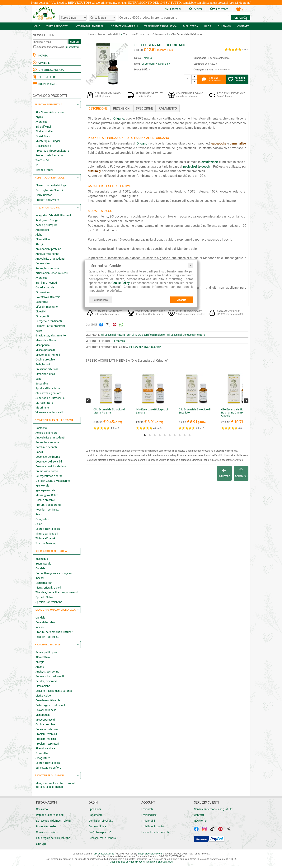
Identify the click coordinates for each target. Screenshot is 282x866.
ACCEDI (198, 9)
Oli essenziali (43, 145)
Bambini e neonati (46, 282)
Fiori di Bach (42, 136)
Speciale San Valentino (48, 602)
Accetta (181, 299)
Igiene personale (45, 490)
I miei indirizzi (149, 814)
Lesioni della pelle (45, 710)
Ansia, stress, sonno (47, 253)
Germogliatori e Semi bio (49, 190)
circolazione (209, 162)
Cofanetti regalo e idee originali (53, 573)
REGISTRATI (222, 9)
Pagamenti (95, 814)
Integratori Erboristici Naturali (53, 215)
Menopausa (42, 345)
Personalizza (100, 299)
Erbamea (147, 58)
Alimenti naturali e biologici (51, 185)
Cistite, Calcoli (43, 695)
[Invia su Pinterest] (114, 324)
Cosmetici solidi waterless (50, 466)
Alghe (38, 234)
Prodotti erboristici (108, 34)
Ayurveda (41, 121)
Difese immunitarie (46, 306)
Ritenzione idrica (45, 373)
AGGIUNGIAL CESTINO (215, 79)
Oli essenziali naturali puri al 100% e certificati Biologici (133, 334)
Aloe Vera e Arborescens (49, 112)
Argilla (39, 117)
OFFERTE (43, 62)
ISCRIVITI (74, 41)
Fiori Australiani (44, 131)
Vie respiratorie (44, 402)
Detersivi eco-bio (45, 622)
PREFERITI (175, 9)
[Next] (246, 400)
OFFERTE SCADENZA (50, 69)
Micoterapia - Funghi (47, 141)
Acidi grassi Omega (46, 220)
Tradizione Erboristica (136, 34)
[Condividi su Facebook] (101, 324)
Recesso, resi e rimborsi (102, 837)
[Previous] (88, 400)
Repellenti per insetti (47, 509)
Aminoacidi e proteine (48, 249)
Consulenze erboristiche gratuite (213, 809)
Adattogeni (42, 229)
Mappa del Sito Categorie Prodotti (127, 861)
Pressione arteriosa (47, 369)
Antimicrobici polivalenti (49, 676)
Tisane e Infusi (44, 169)
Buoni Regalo (43, 563)
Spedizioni (95, 809)
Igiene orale (42, 485)
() (244, 9)
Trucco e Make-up (45, 543)
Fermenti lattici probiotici (50, 325)
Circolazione (42, 292)
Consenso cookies (47, 832)
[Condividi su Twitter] (108, 324)
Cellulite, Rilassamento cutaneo (54, 690)
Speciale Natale (44, 597)
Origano (118, 118)
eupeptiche (218, 143)
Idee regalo (42, 558)
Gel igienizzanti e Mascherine (52, 480)
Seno (38, 378)
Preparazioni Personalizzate (52, 150)
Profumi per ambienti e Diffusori (54, 632)
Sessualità (41, 383)
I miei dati (147, 809)
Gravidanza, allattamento (50, 335)
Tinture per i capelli (46, 533)
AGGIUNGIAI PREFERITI (241, 79)
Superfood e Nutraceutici (50, 397)
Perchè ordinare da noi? (50, 814)
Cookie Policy (120, 283)
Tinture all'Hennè (45, 538)
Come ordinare (97, 826)
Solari (38, 524)
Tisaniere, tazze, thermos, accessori (56, 592)
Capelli (39, 451)
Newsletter (200, 820)
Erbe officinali (43, 126)
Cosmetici (41, 427)
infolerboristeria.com (150, 853)
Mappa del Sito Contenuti (159, 861)
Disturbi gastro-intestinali (50, 705)
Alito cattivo (42, 239)
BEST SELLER (46, 76)
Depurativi (41, 301)
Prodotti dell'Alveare (47, 199)
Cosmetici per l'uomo (47, 456)
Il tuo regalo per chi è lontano (53, 837)
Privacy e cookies (46, 826)
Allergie (39, 244)
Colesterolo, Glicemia (47, 297)
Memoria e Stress (45, 340)
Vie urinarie (42, 407)
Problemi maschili (45, 738)
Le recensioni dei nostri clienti (53, 820)
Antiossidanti (43, 263)
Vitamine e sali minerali (49, 412)
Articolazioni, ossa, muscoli (51, 273)
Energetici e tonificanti (48, 321)
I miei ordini (148, 820)
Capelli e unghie (44, 287)
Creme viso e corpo (46, 471)
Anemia (40, 666)
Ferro (38, 330)
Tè (36, 165)
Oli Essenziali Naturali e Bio (156, 63)
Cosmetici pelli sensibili (48, 461)
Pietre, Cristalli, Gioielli (48, 587)
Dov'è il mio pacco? (100, 832)
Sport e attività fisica (47, 388)
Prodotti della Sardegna (49, 155)
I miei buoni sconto (152, 826)
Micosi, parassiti (45, 349)
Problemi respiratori (47, 743)
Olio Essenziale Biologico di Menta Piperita (109, 411)
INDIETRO (224, 476)
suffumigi (94, 171)
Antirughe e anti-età (47, 268)
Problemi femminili (46, 734)
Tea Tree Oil (42, 160)
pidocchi (204, 166)
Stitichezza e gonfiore (48, 393)
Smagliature (42, 519)
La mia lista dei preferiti (155, 832)
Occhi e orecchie (45, 359)
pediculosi (190, 166)
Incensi (39, 578)
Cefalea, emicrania (46, 681)
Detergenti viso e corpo (49, 475)
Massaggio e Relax (46, 495)
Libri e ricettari (43, 195)
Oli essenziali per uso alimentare (186, 334)
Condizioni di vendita (101, 820)
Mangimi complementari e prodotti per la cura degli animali (55, 785)
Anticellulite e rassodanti (49, 258)
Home (90, 34)
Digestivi (40, 311)
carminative (238, 143)
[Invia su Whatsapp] (121, 324)
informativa (72, 47)
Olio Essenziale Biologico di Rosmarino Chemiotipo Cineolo (237, 412)
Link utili (41, 843)
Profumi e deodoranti (48, 504)
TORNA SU (241, 476)
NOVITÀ (42, 55)
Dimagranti (42, 316)
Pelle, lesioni (42, 364)
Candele (40, 568)
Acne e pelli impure (46, 225)
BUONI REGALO (47, 84)
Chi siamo (42, 809)
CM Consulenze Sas (104, 853)
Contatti (199, 814)
